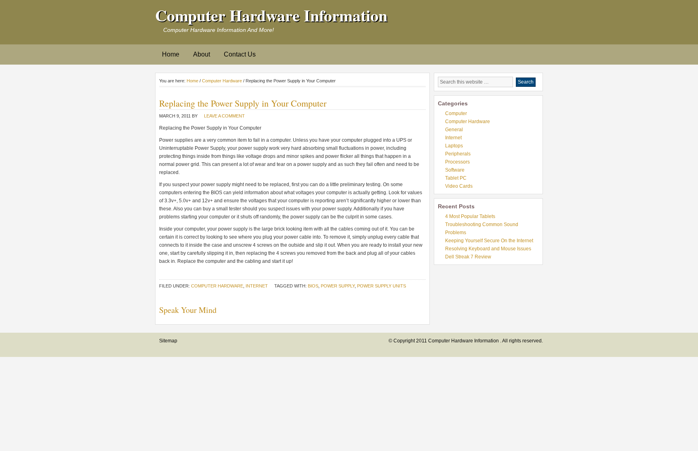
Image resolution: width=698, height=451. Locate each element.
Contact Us (240, 54)
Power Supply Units (381, 285)
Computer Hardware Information (271, 15)
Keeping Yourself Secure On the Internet (489, 240)
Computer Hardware (222, 80)
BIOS (313, 285)
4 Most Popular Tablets (470, 216)
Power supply (338, 285)
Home (170, 54)
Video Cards (459, 186)
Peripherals (458, 154)
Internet (257, 285)
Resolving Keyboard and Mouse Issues (488, 249)
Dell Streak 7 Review (468, 257)
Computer (456, 113)
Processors (457, 162)
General (454, 129)
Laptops (454, 146)
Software (455, 170)
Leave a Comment (224, 115)
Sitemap (168, 341)
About (201, 54)
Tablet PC (456, 178)
